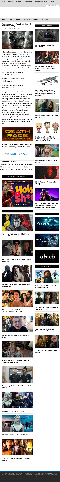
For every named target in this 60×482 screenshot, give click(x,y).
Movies (20, 153)
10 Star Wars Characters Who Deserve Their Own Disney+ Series (45, 68)
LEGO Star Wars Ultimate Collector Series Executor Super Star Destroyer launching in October (46, 92)
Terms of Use (16, 476)
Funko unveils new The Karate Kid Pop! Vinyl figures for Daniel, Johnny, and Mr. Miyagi (47, 138)
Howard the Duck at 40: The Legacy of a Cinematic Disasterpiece (16, 361)
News (24, 153)
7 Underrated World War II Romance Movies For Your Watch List (14, 311)
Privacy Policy (24, 476)
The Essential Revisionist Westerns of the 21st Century (45, 330)
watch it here (24, 54)
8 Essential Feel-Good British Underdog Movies (45, 286)
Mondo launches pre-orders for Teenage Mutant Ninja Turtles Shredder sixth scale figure (46, 205)
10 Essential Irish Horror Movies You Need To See (46, 308)
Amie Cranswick (14, 153)
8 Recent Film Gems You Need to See (15, 435)
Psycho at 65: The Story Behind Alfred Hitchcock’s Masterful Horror (15, 235)
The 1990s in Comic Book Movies (14, 411)
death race (13, 154)
